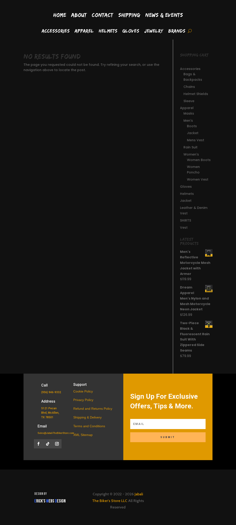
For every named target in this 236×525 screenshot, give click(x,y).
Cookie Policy (83, 391)
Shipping (129, 15)
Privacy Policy (83, 400)
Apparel (84, 31)
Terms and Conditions (89, 426)
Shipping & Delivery (87, 417)
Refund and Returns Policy (92, 408)
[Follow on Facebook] (38, 443)
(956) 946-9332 (51, 392)
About (79, 15)
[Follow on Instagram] (57, 443)
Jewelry (153, 31)
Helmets (108, 31)
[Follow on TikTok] (47, 443)
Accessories (56, 31)
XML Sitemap (83, 435)
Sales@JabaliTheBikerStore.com (56, 433)
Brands (176, 31)
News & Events (164, 15)
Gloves (130, 31)
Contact (102, 15)
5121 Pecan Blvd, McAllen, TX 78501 (50, 413)
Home (59, 15)
